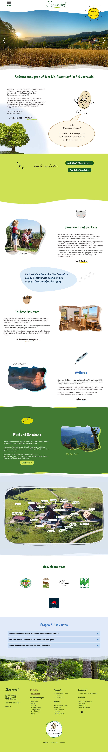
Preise (33, 714)
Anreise (82, 703)
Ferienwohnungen (37, 697)
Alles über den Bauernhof (88, 694)
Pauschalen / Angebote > (79, 170)
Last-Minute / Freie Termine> (79, 163)
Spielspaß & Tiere (61, 705)
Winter (57, 712)
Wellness (58, 707)
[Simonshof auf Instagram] (81, 712)
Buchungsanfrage (85, 701)
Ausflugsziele (60, 714)
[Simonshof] (56, 4)
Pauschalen (59, 698)
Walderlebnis (59, 710)
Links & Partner (84, 707)
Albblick (33, 705)
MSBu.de (62, 742)
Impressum (46, 742)
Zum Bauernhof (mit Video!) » (21, 117)
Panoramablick (36, 707)
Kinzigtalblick (35, 710)
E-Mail (7, 706)
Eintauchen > (81, 399)
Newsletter (83, 705)
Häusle (33, 703)
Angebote (58, 690)
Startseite (34, 690)
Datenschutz (54, 742)
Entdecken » (27, 462)
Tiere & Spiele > (81, 261)
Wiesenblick (35, 712)
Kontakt (81, 697)
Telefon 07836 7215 (12, 703)
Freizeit (57, 702)
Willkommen (35, 694)
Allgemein (34, 701)
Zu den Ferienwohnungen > (27, 339)
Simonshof (82, 690)
